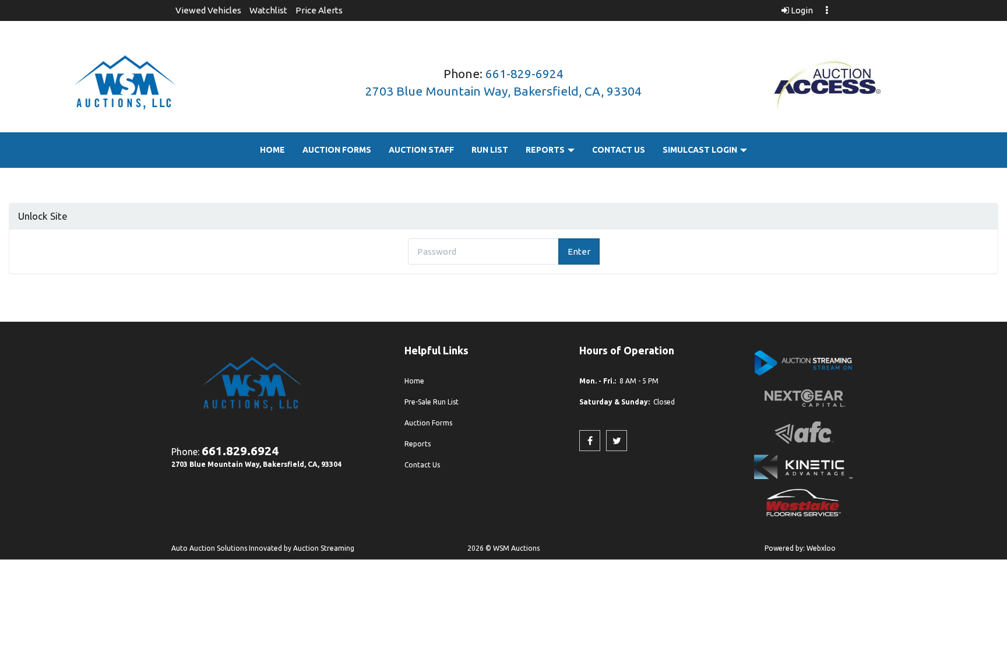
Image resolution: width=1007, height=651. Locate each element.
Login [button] (801, 10)
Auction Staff (421, 149)
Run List (489, 149)
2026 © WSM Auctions (503, 548)
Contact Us (618, 149)
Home (272, 149)
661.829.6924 (240, 451)
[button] (208, 10)
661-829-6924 (524, 73)
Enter (579, 251)
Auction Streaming (323, 548)
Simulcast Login (701, 149)
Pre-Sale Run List (431, 402)
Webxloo (821, 548)
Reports (546, 149)
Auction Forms (336, 149)
